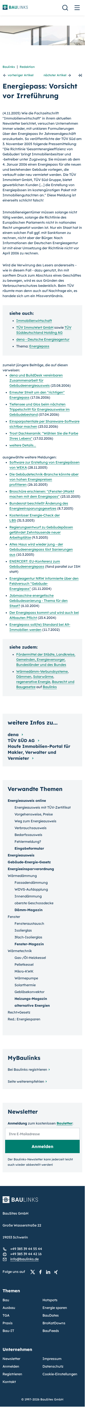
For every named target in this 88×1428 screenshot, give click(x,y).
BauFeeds (51, 1331)
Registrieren (12, 1374)
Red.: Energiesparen (24, 1019)
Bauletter (64, 1123)
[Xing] (57, 1272)
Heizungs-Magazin (31, 998)
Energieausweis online (27, 800)
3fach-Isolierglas (28, 937)
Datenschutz (53, 1366)
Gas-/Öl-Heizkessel (30, 957)
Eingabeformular (29, 848)
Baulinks (9, 67)
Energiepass (39, 346)
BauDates (51, 1315)
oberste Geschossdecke (34, 903)
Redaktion (27, 67)
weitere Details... (22, 445)
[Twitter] (34, 1272)
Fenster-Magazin (29, 944)
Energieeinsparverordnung (31, 869)
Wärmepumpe (26, 978)
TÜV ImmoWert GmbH (34, 327)
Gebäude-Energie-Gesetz (29, 862)
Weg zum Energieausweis (35, 821)
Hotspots (50, 1300)
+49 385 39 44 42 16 (26, 1254)
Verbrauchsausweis (31, 828)
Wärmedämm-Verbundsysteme (42, 671)
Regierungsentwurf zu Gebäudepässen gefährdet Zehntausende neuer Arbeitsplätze (41, 532)
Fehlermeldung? (28, 841)
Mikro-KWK (24, 971)
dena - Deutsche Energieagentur (42, 339)
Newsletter (11, 1359)
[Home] (42, 1202)
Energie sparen (55, 1307)
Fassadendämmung (31, 882)
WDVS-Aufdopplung (31, 889)
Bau (6, 1300)
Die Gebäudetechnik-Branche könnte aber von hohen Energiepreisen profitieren (44, 479)
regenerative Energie (33, 682)
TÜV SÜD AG (22, 740)
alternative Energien (32, 1005)
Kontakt (9, 1382)
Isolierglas (23, 930)
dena (14, 734)
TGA (6, 1315)
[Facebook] (41, 1272)
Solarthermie (25, 985)
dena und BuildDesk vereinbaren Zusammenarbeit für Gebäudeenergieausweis (36, 380)
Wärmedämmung (22, 876)
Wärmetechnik (20, 951)
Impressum (52, 1359)
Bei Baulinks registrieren (27, 1069)
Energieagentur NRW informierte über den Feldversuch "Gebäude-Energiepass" (44, 583)
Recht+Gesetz (19, 1012)
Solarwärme (43, 676)
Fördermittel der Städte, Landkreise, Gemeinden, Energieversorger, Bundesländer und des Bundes (45, 659)
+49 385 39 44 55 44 (26, 1249)
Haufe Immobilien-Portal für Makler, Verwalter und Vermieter (39, 752)
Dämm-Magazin (29, 910)
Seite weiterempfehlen (26, 1081)
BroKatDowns (54, 1323)
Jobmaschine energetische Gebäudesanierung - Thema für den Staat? (38, 600)
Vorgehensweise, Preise (34, 814)
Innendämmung (28, 896)
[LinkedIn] (49, 1272)
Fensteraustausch (29, 923)
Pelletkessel (24, 964)
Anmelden (11, 1366)
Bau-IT (8, 1331)
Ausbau (9, 1307)
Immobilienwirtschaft (34, 320)
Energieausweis (21, 855)
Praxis (8, 1323)
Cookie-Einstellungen (60, 1374)
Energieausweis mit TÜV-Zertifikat (43, 807)
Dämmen (23, 676)
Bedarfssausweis (28, 835)
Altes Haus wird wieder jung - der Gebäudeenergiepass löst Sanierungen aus (41, 549)
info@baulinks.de (24, 1259)
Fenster (14, 917)
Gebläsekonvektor (29, 992)
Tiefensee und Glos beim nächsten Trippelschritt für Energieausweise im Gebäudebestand (39, 409)
